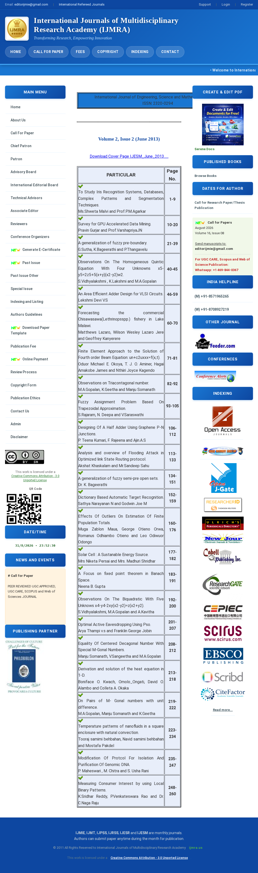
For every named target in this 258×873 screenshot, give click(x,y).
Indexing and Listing (27, 302)
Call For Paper (48, 52)
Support (205, 4)
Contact (170, 52)
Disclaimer (19, 437)
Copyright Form (23, 385)
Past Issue (31, 263)
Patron (16, 159)
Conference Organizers (30, 237)
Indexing (140, 52)
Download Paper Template (30, 330)
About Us (18, 120)
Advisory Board (23, 172)
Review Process (24, 372)
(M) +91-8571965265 (212, 296)
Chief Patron (21, 146)
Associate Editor (25, 211)
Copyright (108, 52)
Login (226, 4)
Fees (80, 52)
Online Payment (35, 359)
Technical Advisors (26, 198)
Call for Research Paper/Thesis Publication (220, 205)
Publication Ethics (25, 398)
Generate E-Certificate (41, 250)
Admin (16, 424)
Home (15, 52)
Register (247, 4)
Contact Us (20, 411)
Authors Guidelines (26, 314)
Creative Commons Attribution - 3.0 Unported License (149, 858)
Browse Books (205, 176)
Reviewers (19, 224)
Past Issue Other (25, 276)
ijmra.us (195, 848)
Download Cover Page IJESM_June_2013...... (129, 156)
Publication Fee (23, 346)
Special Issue (22, 289)
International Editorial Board (34, 185)
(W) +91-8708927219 (212, 309)
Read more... (223, 710)
